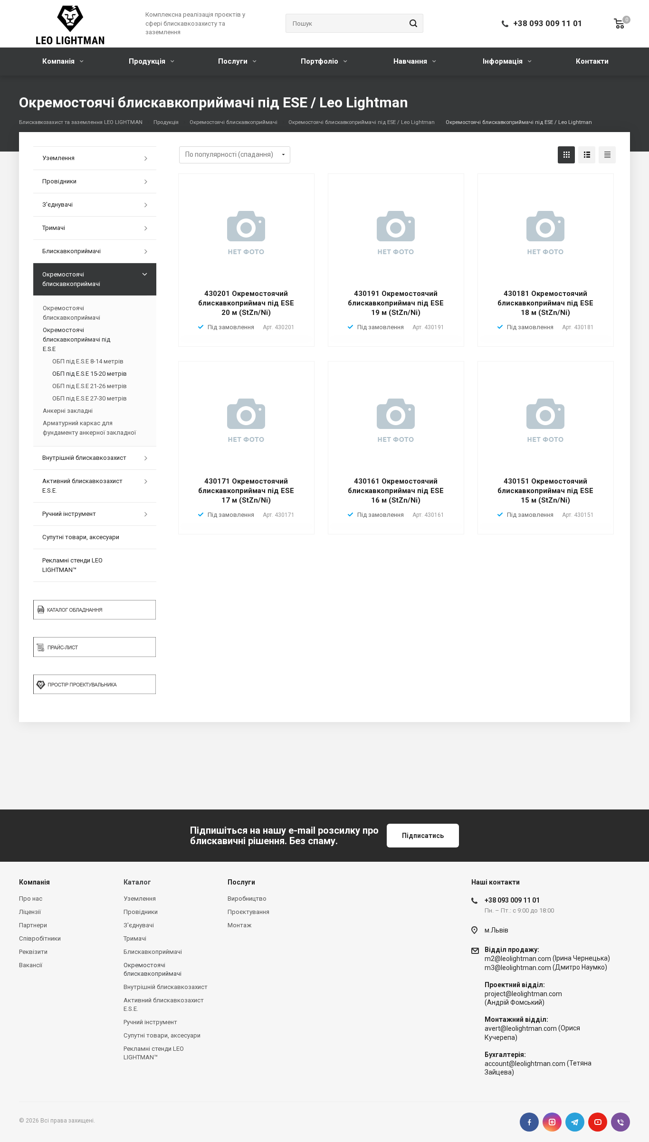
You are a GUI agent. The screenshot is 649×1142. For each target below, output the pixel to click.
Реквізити (33, 951)
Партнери (33, 925)
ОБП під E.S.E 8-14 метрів (88, 361)
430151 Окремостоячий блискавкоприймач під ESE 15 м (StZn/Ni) (545, 490)
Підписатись (423, 835)
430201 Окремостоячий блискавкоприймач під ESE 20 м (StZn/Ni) (246, 303)
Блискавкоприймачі (71, 251)
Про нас (30, 898)
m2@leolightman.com (518, 958)
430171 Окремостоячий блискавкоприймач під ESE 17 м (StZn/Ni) (246, 490)
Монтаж (239, 925)
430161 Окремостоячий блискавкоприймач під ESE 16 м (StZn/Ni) (396, 490)
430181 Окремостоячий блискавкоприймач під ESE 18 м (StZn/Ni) (545, 303)
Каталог (137, 882)
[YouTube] (597, 1122)
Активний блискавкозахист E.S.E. (82, 485)
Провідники (59, 181)
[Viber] (620, 1122)
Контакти (592, 61)
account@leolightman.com (525, 1063)
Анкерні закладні (68, 410)
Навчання (411, 61)
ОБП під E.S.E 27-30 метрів (89, 398)
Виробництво (247, 898)
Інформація (504, 61)
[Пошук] (412, 23)
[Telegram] (574, 1122)
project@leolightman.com (523, 994)
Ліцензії (30, 911)
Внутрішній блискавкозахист (84, 457)
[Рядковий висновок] (586, 154)
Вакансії (30, 965)
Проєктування (248, 911)
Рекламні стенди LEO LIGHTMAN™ (72, 565)
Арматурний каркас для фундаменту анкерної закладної (89, 427)
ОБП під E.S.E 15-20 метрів (89, 373)
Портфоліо (320, 61)
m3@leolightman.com (518, 967)
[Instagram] (552, 1122)
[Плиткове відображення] (566, 154)
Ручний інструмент (69, 513)
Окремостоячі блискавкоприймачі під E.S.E (76, 339)
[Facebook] (529, 1122)
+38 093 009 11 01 (547, 23)
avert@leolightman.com (521, 1029)
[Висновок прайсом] (607, 154)
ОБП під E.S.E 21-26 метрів (89, 386)
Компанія (59, 61)
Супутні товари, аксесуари (80, 537)
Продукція (148, 61)
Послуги (233, 61)
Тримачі (53, 227)
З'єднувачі (57, 204)
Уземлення (58, 158)
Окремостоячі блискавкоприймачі (71, 279)
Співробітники (40, 938)
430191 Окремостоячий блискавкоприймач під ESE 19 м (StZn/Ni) (396, 303)
